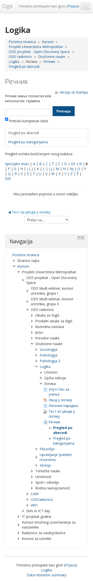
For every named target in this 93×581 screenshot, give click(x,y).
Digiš (7, 6)
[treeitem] (46, 255)
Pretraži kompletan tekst (28, 121)
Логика (31, 61)
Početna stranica (25, 255)
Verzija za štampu (74, 92)
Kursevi (23, 266)
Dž (73, 163)
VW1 (34, 505)
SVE (8, 178)
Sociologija (48, 349)
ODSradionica (42, 499)
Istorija (45, 465)
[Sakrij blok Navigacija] (78, 237)
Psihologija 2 (50, 360)
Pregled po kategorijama (28, 142)
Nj (71, 168)
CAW (34, 493)
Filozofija (47, 449)
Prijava (72, 6)
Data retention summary (46, 575)
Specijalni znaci (17, 163)
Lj (50, 168)
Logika (45, 366)
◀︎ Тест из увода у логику (29, 212)
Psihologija (48, 355)
